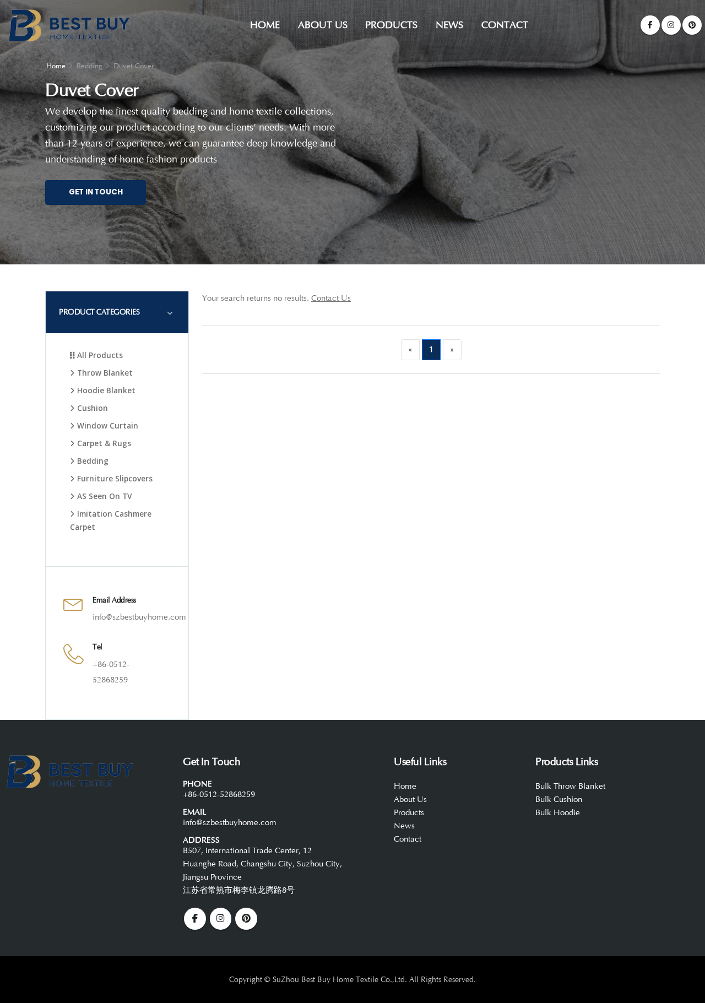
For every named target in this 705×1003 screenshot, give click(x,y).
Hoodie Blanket (105, 390)
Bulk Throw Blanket (570, 786)
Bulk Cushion (558, 799)
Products (391, 25)
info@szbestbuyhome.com (139, 617)
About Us (323, 25)
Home (265, 25)
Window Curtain (106, 425)
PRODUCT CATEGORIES (99, 312)
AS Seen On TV (103, 496)
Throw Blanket (104, 372)
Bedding (92, 461)
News (449, 25)
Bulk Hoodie (557, 812)
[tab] (117, 312)
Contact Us (331, 298)
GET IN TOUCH (96, 192)
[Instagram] (671, 25)
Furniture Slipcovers (114, 478)
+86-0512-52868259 (219, 794)
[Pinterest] (692, 25)
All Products (99, 355)
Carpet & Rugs (103, 443)
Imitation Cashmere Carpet (110, 520)
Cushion (91, 408)
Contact (504, 25)
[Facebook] (650, 25)
